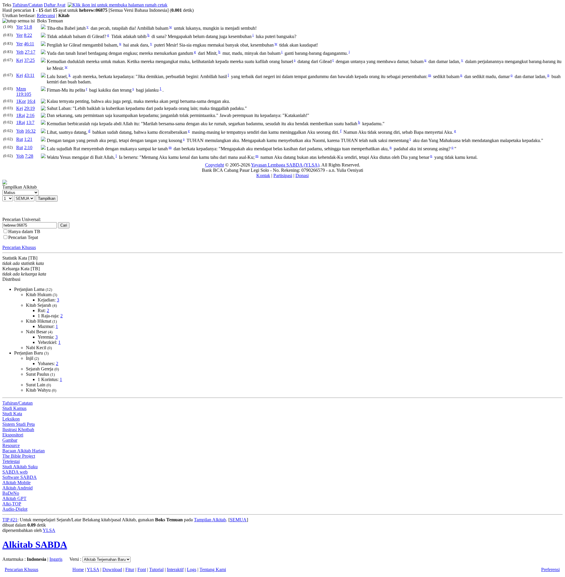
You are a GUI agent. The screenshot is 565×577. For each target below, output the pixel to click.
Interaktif (175, 569)
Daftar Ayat (54, 4)
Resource (11, 445)
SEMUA (238, 519)
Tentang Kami (213, 569)
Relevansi (46, 15)
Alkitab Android (17, 487)
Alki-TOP (11, 503)
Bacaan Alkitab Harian (23, 450)
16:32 (30, 130)
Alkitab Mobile (16, 482)
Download (112, 569)
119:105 (23, 94)
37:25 (29, 60)
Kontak (263, 175)
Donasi (302, 175)
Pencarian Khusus (19, 247)
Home (78, 569)
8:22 (28, 35)
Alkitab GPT (14, 498)
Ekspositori (12, 434)
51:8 (28, 26)
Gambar (9, 440)
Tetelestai (11, 461)
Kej (19, 60)
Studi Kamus (14, 408)
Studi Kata (12, 413)
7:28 (29, 156)
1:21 (28, 139)
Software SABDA (19, 477)
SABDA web (15, 471)
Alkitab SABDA (34, 544)
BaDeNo (10, 493)
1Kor (21, 101)
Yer (19, 26)
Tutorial (156, 569)
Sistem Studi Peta (18, 424)
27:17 (30, 52)
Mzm (21, 88)
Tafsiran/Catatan (27, 4)
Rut (19, 139)
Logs (191, 569)
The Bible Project (18, 456)
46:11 (29, 43)
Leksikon (11, 418)
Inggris (55, 559)
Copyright (214, 164)
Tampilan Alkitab (210, 519)
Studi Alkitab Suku (20, 466)
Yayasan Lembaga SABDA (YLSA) (285, 164)
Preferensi (550, 569)
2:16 (30, 115)
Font (141, 569)
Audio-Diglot (14, 509)
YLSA (49, 530)
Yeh (20, 52)
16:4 (31, 101)
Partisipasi (282, 175)
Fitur (129, 569)
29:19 (29, 108)
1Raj (20, 115)
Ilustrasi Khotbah (18, 429)
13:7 (30, 122)
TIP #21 (9, 519)
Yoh (20, 130)
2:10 (28, 147)
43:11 (29, 75)
